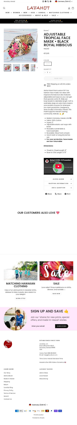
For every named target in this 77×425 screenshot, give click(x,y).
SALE (54, 15)
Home (46, 30)
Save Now (56, 293)
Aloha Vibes (44, 373)
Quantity (47, 69)
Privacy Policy (8, 390)
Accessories (25, 15)
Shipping (7, 382)
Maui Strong (44, 379)
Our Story (7, 373)
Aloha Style (20, 298)
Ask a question (58, 188)
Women (17, 13)
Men (26, 13)
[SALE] (56, 270)
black (48, 64)
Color (46, 60)
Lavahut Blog (8, 387)
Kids (33, 13)
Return (6, 384)
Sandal (42, 13)
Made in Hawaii (9, 379)
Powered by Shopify (38, 418)
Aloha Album (58, 179)
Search (6, 396)
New (8, 13)
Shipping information (58, 183)
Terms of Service (9, 393)
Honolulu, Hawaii (9, 1)
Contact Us (8, 399)
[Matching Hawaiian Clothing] (20, 270)
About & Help (42, 15)
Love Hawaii (44, 376)
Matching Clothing (59, 13)
